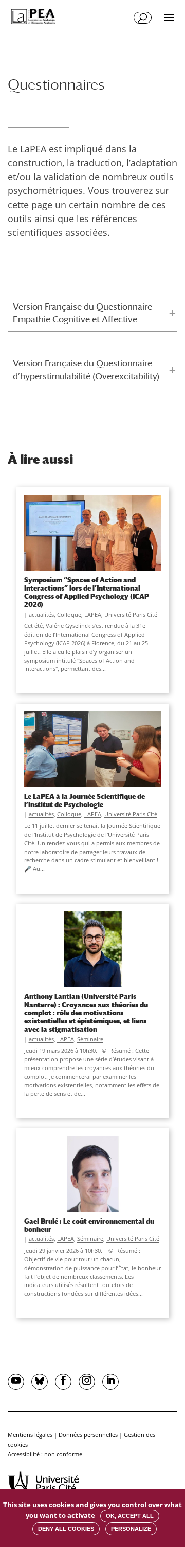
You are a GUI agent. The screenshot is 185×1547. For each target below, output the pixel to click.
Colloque (69, 614)
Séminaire (90, 1039)
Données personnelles (88, 1435)
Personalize (131, 1529)
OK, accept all (130, 1516)
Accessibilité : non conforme (45, 1454)
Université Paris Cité (130, 614)
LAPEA (92, 614)
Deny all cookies (66, 1529)
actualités (41, 614)
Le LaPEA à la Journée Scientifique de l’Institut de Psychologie (84, 800)
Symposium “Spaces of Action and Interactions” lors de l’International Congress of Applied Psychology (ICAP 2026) (86, 592)
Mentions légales (30, 1435)
